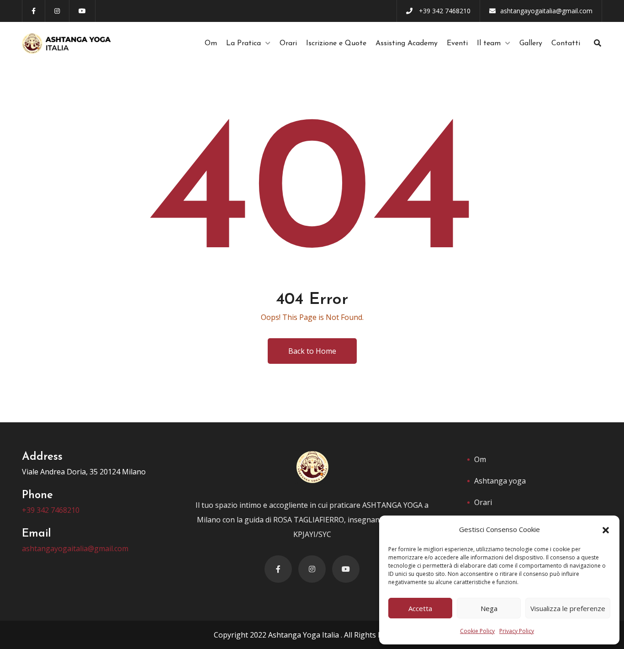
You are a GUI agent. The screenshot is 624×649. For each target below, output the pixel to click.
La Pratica (243, 43)
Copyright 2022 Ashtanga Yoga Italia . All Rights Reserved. (312, 635)
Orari (288, 43)
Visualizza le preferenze (567, 608)
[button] (605, 529)
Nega (489, 608)
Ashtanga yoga (500, 481)
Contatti (565, 43)
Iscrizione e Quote (336, 43)
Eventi (457, 43)
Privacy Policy (516, 631)
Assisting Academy (406, 43)
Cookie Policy (477, 631)
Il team (489, 43)
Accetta (420, 608)
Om (211, 43)
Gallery (530, 43)
